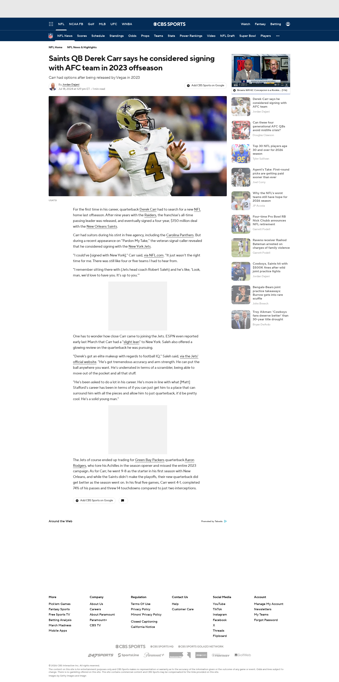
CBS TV (95, 625)
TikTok (217, 609)
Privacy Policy (140, 609)
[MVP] (201, 654)
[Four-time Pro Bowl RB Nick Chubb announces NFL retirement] (240, 224)
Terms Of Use (140, 604)
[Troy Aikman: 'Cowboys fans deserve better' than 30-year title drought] (240, 319)
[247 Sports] (100, 654)
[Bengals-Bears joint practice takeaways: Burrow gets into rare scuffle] (240, 294)
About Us (96, 604)
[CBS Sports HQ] (161, 646)
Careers (95, 609)
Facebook (220, 620)
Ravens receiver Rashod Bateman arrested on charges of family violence (271, 244)
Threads (218, 631)
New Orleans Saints (102, 226)
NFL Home (55, 47)
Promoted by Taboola (211, 521)
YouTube (219, 604)
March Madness (60, 625)
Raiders (150, 215)
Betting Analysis (60, 620)
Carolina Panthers (180, 235)
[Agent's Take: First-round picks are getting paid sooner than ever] (240, 177)
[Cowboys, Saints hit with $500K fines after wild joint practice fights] (240, 271)
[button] (278, 35)
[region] (261, 70)
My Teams (261, 615)
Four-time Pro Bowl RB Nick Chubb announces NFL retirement (269, 220)
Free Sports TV (59, 615)
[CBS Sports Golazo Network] (201, 646)
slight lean (131, 342)
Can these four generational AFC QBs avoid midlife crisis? (269, 126)
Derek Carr (148, 209)
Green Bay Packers (149, 460)
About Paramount (102, 615)
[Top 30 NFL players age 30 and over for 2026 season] (240, 153)
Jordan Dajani (70, 84)
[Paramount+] (154, 654)
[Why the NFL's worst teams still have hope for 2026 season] (240, 200)
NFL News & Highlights (82, 47)
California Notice (143, 627)
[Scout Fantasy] (221, 655)
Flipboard (220, 636)
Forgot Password (266, 620)
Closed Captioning (144, 622)
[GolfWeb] (243, 655)
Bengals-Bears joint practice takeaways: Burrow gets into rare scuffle (268, 293)
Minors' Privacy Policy (146, 615)
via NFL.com (154, 255)
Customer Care (183, 609)
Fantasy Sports (59, 609)
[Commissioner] (180, 654)
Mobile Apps (58, 631)
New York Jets (139, 246)
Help (175, 604)
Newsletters (262, 609)
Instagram (220, 615)
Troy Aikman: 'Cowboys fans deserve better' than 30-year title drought (270, 315)
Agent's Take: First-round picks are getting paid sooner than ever (271, 173)
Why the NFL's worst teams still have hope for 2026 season (270, 197)
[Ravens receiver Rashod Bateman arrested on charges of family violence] (240, 247)
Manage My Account (268, 604)
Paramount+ (98, 620)
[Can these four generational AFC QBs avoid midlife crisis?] (240, 130)
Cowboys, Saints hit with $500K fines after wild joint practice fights (270, 267)
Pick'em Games (59, 604)
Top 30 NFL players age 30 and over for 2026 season (270, 149)
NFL (197, 209)
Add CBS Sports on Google (207, 85)
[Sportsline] (128, 655)
